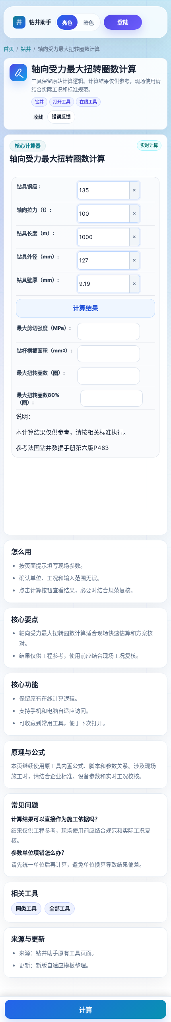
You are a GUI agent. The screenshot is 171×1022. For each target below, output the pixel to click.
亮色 (67, 23)
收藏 (38, 117)
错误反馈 (61, 117)
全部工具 (59, 908)
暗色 (89, 23)
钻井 (26, 49)
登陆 (122, 22)
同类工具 (26, 908)
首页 (9, 49)
